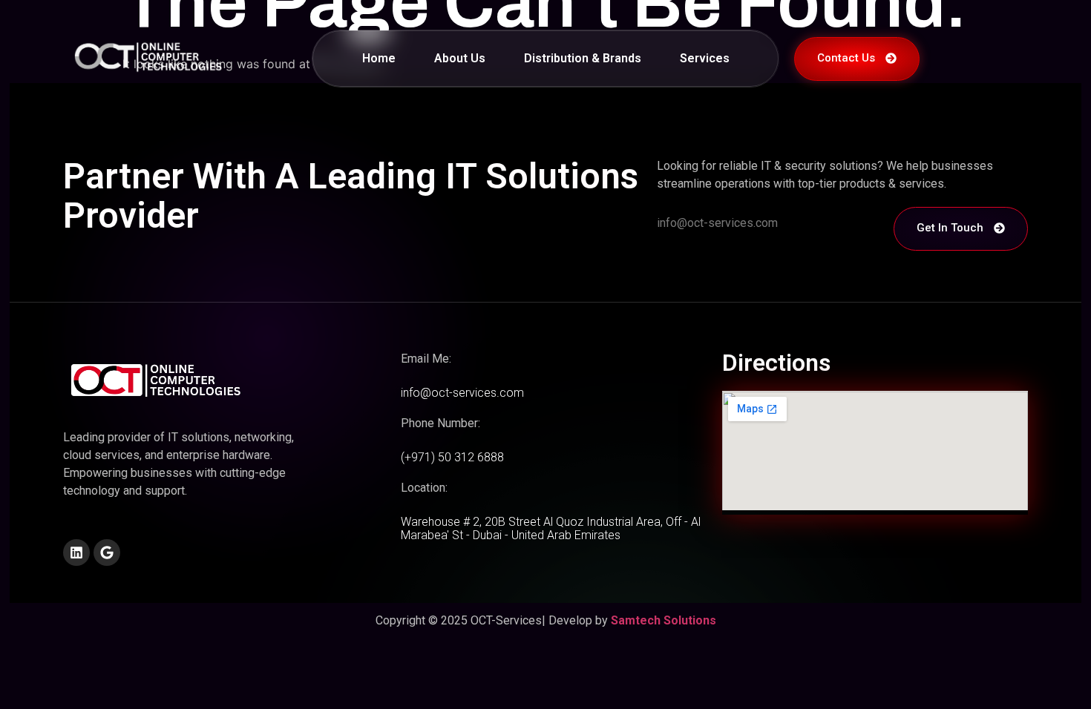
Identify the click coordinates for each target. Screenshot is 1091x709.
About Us (459, 58)
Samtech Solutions (663, 620)
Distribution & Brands (582, 58)
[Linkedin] (76, 552)
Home (379, 58)
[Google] (107, 552)
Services (705, 58)
